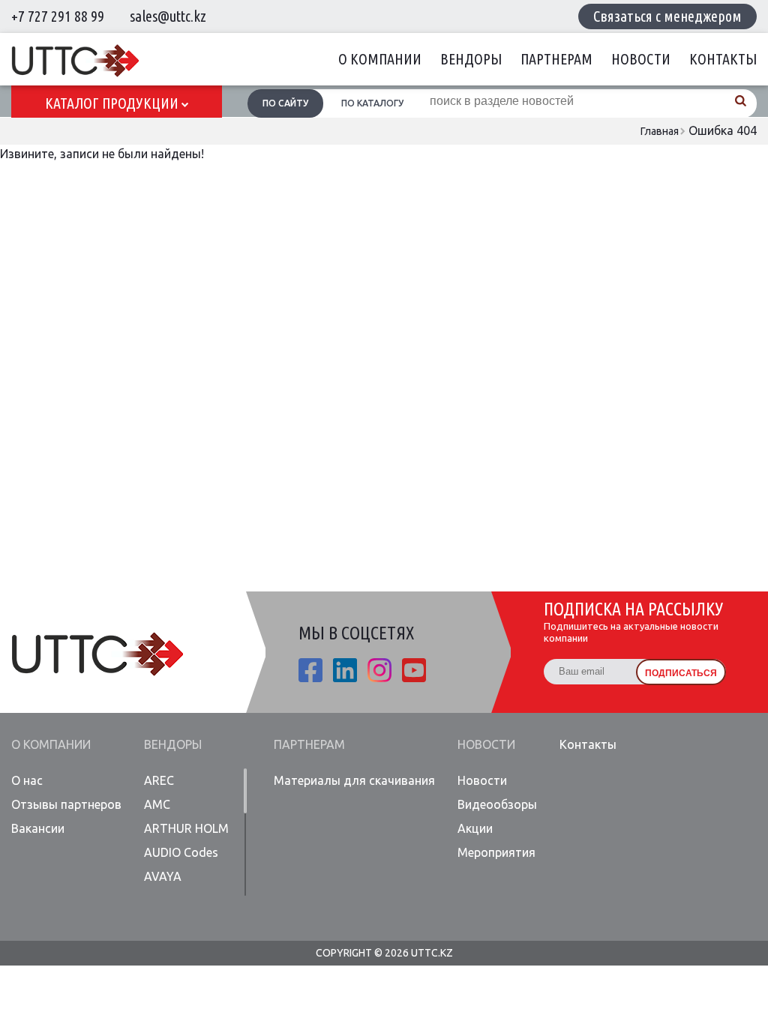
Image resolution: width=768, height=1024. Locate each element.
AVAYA (163, 876)
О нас (27, 780)
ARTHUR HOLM (186, 828)
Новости (640, 58)
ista (380, 670)
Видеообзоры (497, 804)
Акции (475, 828)
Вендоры (471, 58)
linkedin (345, 670)
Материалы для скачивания (354, 780)
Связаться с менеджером (667, 16)
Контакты (723, 58)
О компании (380, 58)
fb (310, 670)
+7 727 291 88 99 (57, 16)
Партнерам (556, 58)
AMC (157, 804)
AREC (159, 780)
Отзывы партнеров (66, 804)
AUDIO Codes (181, 852)
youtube (414, 670)
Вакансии (37, 828)
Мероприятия (497, 852)
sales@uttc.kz (168, 16)
